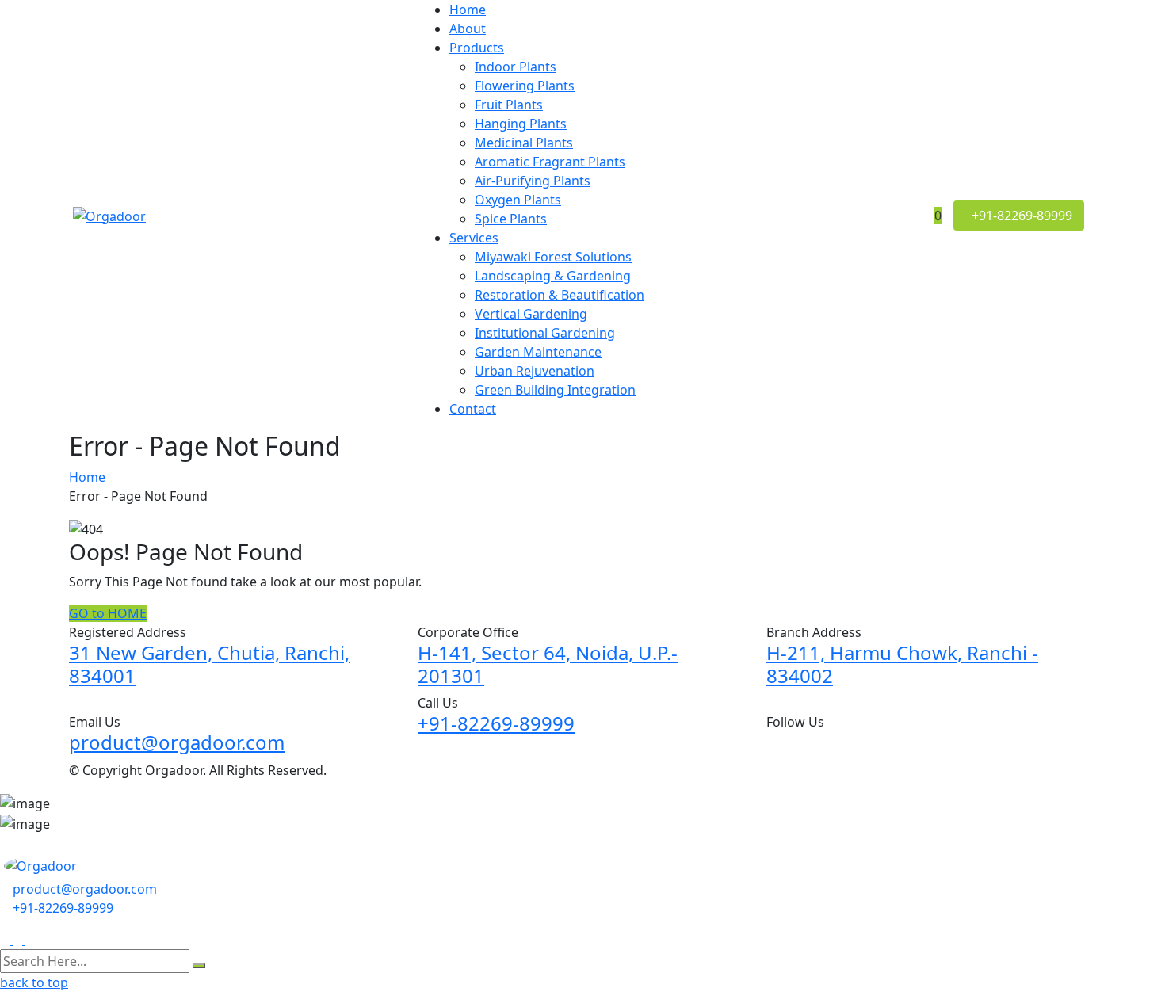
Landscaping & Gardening (553, 275)
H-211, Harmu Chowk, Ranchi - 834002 (902, 664)
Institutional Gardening (545, 332)
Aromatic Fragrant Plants (550, 161)
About (467, 28)
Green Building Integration (555, 390)
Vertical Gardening (531, 313)
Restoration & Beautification (559, 294)
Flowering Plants (525, 85)
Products (476, 47)
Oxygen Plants (518, 199)
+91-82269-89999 (496, 723)
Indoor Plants (515, 66)
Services (473, 237)
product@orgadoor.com (177, 742)
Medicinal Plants (524, 142)
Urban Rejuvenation (534, 371)
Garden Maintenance (538, 352)
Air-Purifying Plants (532, 180)
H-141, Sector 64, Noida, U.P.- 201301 (548, 664)
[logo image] (40, 864)
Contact (472, 409)
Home (467, 9)
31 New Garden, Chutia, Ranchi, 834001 (209, 664)
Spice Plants (511, 218)
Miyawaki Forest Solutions (553, 256)
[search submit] (199, 965)
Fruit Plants (509, 104)
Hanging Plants (521, 123)
